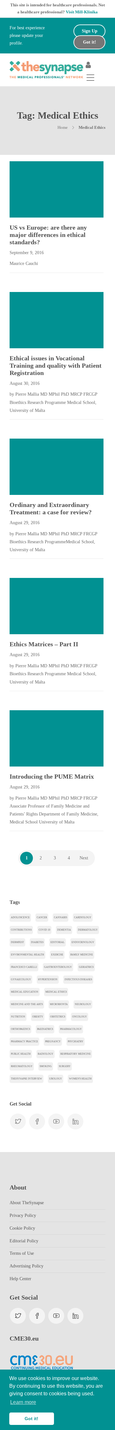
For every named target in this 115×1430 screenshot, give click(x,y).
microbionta (59, 1004)
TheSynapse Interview (26, 1078)
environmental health (27, 954)
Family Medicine (81, 954)
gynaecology (21, 979)
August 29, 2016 (25, 522)
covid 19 (44, 929)
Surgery (65, 1066)
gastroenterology (58, 967)
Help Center (20, 1278)
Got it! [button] (31, 1418)
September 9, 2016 (27, 252)
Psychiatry (75, 1041)
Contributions (21, 929)
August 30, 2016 (25, 383)
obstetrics (57, 1016)
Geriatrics (86, 967)
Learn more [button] (23, 1402)
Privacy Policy (23, 1215)
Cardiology (82, 917)
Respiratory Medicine (75, 1053)
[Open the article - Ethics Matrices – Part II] (33, 606)
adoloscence (20, 917)
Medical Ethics (56, 991)
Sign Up (89, 31)
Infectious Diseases (78, 979)
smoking (46, 1066)
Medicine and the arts (27, 1004)
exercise (57, 954)
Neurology (83, 1004)
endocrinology (83, 942)
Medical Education (24, 991)
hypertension (47, 979)
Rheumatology (22, 1066)
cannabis (60, 917)
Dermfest (17, 942)
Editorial (57, 942)
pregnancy (53, 1041)
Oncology (79, 1016)
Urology (55, 1078)
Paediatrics (45, 1029)
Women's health (80, 1078)
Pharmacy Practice (24, 1041)
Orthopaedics (20, 1029)
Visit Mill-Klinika (82, 12)
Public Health (21, 1053)
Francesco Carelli (24, 967)
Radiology (45, 1053)
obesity (37, 1016)
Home (62, 127)
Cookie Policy (22, 1228)
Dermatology (88, 929)
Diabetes (37, 942)
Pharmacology (71, 1029)
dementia (64, 929)
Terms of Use (22, 1253)
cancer (42, 917)
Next (84, 858)
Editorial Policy (24, 1241)
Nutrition (18, 1016)
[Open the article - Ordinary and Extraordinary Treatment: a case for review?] (33, 467)
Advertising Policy (26, 1266)
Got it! (89, 42)
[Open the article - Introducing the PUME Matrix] (33, 738)
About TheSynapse (27, 1202)
